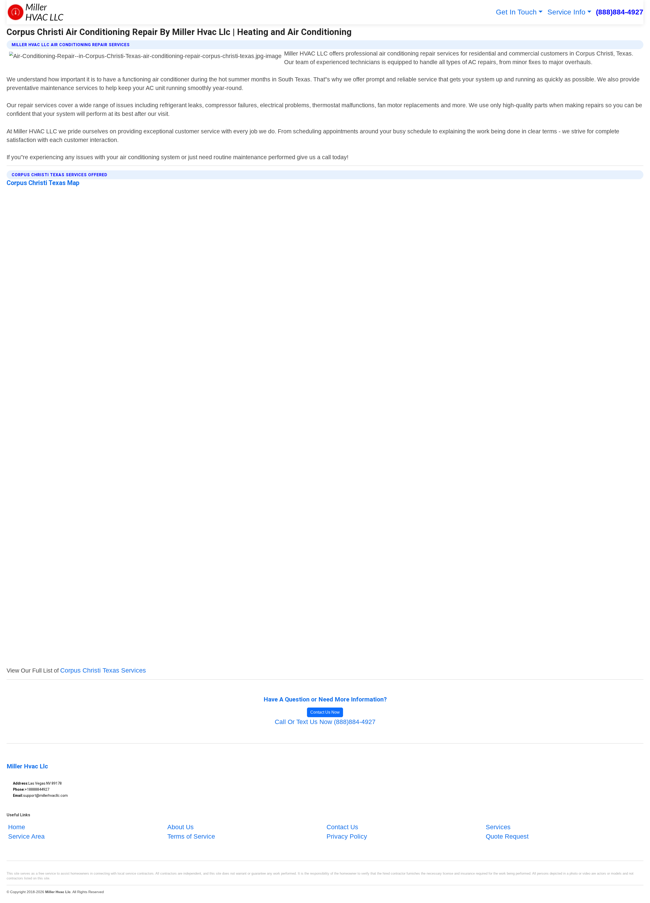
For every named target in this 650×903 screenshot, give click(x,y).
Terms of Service (191, 836)
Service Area (26, 836)
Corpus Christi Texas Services (103, 670)
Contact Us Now (325, 712)
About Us (180, 826)
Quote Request (507, 836)
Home (16, 826)
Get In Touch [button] (516, 12)
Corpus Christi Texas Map (43, 183)
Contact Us (342, 826)
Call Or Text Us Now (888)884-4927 (325, 721)
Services (498, 826)
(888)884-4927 (619, 12)
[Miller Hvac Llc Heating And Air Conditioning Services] (35, 12)
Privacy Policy (347, 836)
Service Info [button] (566, 12)
